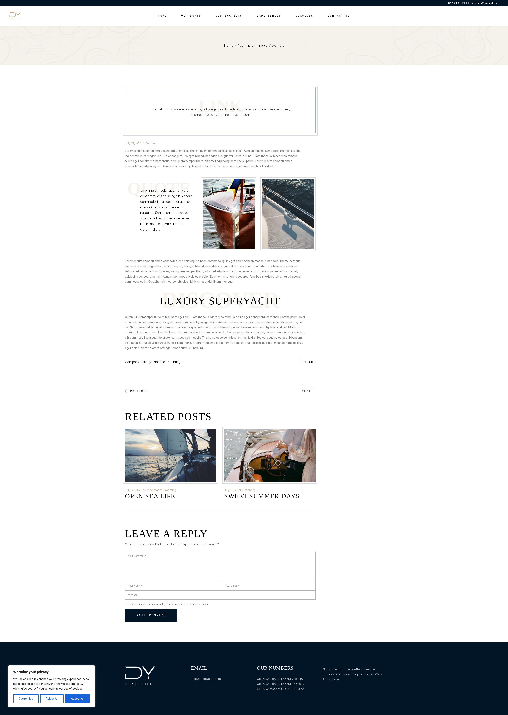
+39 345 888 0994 (292, 689)
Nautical (159, 362)
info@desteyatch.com (206, 679)
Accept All (77, 698)
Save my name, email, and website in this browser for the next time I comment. (169, 604)
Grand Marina (154, 490)
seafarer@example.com (486, 3)
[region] (51, 686)
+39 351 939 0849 (292, 684)
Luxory (146, 362)
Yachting (244, 45)
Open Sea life (150, 496)
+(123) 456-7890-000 (459, 3)
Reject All (52, 698)
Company (132, 362)
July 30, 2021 (133, 490)
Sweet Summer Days (262, 496)
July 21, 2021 (133, 143)
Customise (26, 698)
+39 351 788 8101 (292, 679)
